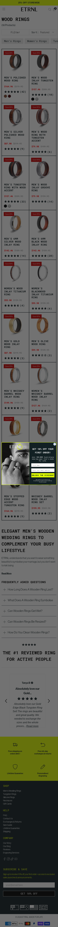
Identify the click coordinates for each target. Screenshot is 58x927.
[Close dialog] (54, 444)
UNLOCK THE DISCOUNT (43, 475)
